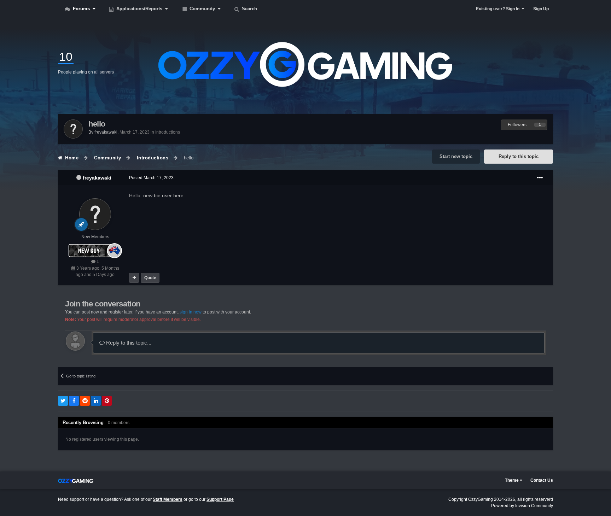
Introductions (167, 132)
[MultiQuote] (134, 278)
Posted (151, 177)
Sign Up (541, 8)
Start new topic (456, 156)
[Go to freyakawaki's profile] (73, 129)
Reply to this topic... (128, 343)
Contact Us (541, 480)
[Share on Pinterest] (107, 401)
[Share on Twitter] (63, 401)
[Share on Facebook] (74, 401)
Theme (512, 480)
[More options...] (540, 178)
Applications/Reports (139, 8)
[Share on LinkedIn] (96, 401)
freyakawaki (97, 178)
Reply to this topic (519, 156)
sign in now (191, 312)
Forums (81, 8)
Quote (150, 277)
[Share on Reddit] (85, 401)
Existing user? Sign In (499, 8)
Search (248, 8)
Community (202, 8)
